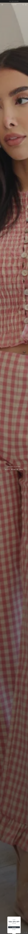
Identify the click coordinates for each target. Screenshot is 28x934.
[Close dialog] (19, 917)
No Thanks (14, 929)
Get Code (14, 927)
